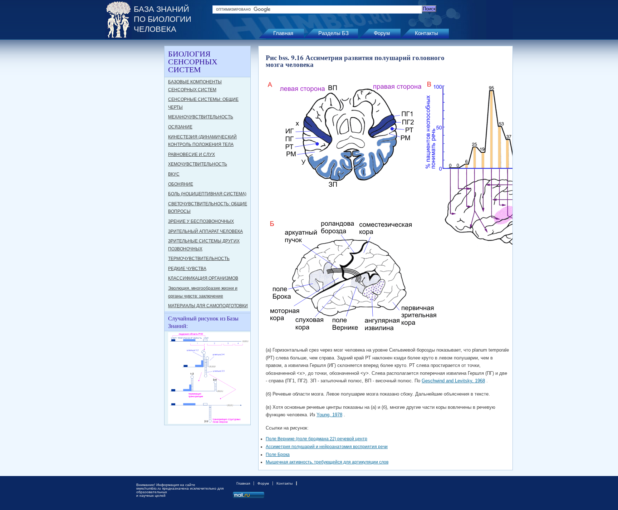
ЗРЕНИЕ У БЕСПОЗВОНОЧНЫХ (201, 221)
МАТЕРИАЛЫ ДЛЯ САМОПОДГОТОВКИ (208, 305)
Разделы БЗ (333, 33)
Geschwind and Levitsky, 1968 (453, 380)
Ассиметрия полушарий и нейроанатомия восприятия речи (327, 446)
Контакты (426, 33)
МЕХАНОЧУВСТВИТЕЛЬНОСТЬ (200, 116)
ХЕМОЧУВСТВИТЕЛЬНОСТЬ (197, 164)
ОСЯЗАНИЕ (180, 126)
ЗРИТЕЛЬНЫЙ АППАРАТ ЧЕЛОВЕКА (205, 231)
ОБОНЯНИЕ (180, 184)
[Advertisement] (133, 153)
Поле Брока (278, 454)
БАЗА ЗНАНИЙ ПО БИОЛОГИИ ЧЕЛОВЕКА (162, 19)
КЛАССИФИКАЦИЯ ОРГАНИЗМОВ (203, 278)
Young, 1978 (329, 414)
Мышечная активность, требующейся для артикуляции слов (327, 462)
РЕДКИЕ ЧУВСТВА (187, 268)
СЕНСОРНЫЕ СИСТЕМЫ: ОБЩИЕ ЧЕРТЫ (203, 103)
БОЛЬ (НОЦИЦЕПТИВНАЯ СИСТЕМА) (207, 193)
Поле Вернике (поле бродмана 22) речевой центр (316, 438)
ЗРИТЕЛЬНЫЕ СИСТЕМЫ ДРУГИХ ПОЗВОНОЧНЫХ (204, 245)
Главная (283, 33)
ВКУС (174, 174)
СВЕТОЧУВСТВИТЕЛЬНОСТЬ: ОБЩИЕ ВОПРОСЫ (207, 207)
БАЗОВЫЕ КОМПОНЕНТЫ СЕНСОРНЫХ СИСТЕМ (195, 85)
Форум (382, 33)
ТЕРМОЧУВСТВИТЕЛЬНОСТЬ (199, 258)
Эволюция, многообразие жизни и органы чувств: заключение (202, 292)
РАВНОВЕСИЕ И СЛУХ (191, 154)
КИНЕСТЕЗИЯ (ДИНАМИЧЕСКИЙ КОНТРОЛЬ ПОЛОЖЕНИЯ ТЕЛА (202, 140)
